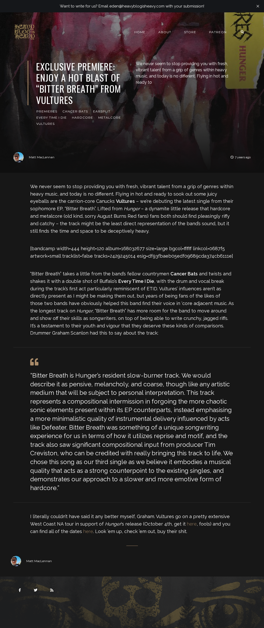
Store (190, 32)
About (164, 32)
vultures (45, 124)
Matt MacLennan (41, 157)
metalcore (109, 117)
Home (139, 32)
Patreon (218, 32)
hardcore (82, 117)
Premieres (46, 111)
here (192, 524)
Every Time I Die (51, 117)
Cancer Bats (75, 111)
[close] (258, 6)
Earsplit (101, 111)
